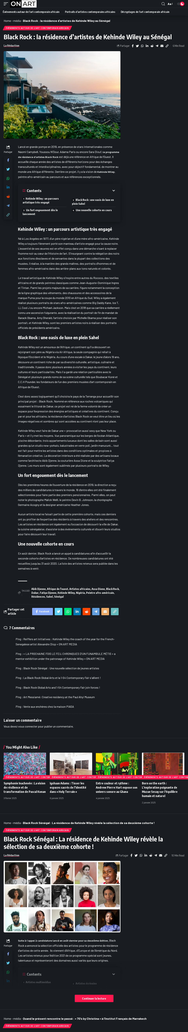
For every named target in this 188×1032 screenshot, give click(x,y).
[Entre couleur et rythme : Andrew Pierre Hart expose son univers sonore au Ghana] (117, 765)
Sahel (49, 596)
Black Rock (112, 588)
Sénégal (59, 596)
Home (7, 20)
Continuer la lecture (94, 998)
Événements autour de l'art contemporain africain (37, 28)
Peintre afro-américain (100, 592)
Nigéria (80, 592)
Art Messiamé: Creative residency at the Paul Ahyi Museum (59, 697)
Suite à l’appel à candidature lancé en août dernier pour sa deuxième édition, (63, 940)
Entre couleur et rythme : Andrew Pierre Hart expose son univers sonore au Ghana (116, 787)
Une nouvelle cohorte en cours (94, 210)
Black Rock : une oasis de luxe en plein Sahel (93, 201)
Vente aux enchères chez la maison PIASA (48, 706)
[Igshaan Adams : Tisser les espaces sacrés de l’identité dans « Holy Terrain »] (71, 765)
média (17, 20)
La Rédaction (11, 45)
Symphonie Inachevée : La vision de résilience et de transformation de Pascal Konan (25, 787)
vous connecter (27, 726)
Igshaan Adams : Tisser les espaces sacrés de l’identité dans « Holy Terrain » (68, 787)
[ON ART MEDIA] (23, 4)
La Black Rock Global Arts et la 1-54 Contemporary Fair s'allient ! (62, 677)
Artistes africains (79, 588)
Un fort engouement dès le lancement (40, 212)
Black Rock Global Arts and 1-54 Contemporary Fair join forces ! (61, 687)
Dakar (35, 592)
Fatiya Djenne (48, 592)
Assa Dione (98, 588)
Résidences (38, 596)
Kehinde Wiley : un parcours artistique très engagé (41, 200)
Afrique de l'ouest (57, 588)
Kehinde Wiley (106, 171)
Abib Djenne (38, 588)
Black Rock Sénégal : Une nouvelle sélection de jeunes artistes (61, 668)
